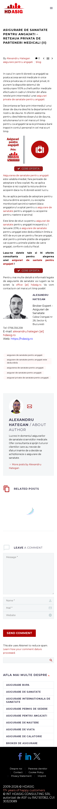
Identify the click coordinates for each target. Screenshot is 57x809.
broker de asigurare (22, 743)
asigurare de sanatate (34, 228)
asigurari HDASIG (37, 12)
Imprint (42, 776)
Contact (18, 772)
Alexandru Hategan (18, 58)
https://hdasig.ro (22, 338)
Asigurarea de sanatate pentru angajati (26, 175)
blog (38, 62)
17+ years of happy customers (24, 790)
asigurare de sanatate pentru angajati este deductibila (27, 361)
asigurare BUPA (17, 685)
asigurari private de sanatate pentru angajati (28, 377)
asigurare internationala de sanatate (28, 700)
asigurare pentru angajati (18, 62)
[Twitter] (36, 756)
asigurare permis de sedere (27, 708)
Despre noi (16, 769)
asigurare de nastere (22, 722)
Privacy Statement (21, 776)
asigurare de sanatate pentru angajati (24, 355)
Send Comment (19, 633)
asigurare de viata (20, 729)
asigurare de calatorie (24, 736)
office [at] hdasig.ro (28, 284)
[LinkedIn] (28, 756)
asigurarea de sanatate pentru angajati (25, 367)
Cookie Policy (36, 772)
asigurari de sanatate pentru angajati (24, 372)
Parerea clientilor (37, 769)
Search (51, 660)
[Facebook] (20, 756)
